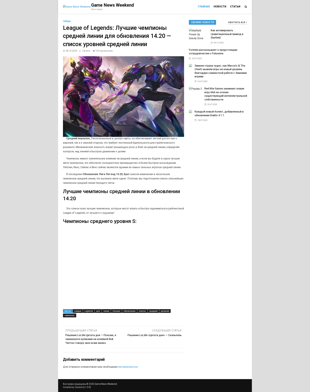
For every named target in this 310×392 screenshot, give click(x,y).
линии (106, 311)
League (77, 311)
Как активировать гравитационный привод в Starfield (227, 34)
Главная (204, 6)
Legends (89, 311)
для (98, 311)
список (142, 311)
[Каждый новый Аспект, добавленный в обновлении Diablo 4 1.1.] (190, 112)
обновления (129, 311)
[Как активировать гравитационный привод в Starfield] (198, 38)
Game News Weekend (112, 5)
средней (153, 311)
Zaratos (86, 50)
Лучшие (116, 311)
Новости (220, 6)
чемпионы (70, 315)
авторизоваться (128, 366)
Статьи (235, 6)
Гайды (67, 21)
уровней (165, 311)
